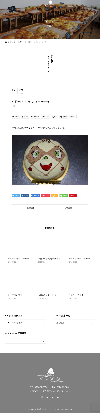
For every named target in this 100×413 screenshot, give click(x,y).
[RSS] (58, 397)
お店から (15, 106)
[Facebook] (52, 397)
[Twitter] (47, 397)
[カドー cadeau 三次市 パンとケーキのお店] (50, 4)
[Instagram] (42, 397)
